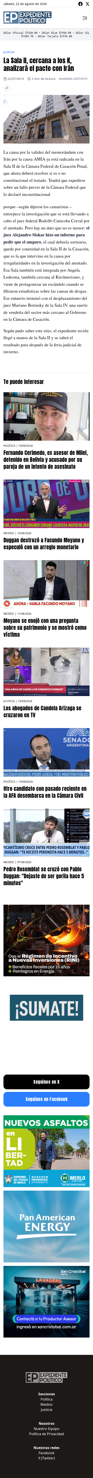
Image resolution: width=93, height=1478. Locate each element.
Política (9, 446)
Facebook (47, 1453)
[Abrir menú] (85, 18)
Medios (8, 533)
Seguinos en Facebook (46, 1099)
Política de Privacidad (46, 1433)
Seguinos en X (46, 1081)
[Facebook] (80, 4)
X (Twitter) (46, 1458)
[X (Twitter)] (87, 4)
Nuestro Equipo (46, 1428)
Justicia (8, 52)
